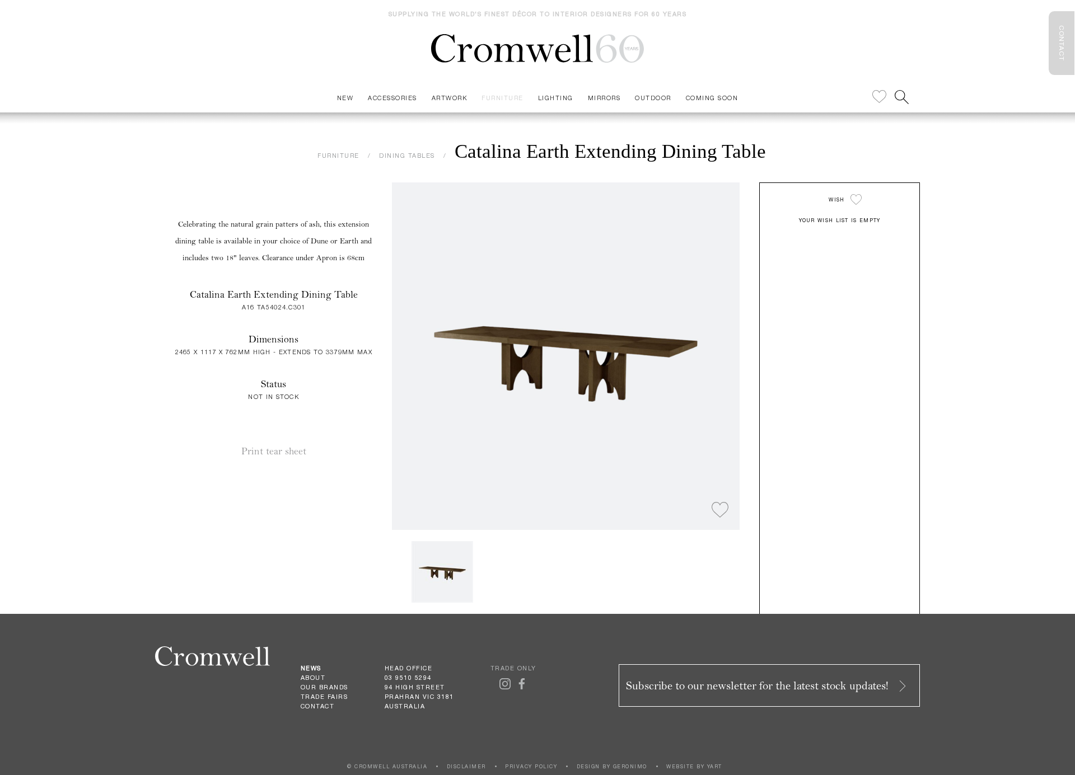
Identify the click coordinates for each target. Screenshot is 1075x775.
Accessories (392, 97)
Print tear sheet (273, 451)
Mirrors (604, 97)
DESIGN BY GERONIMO (612, 766)
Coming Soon (712, 97)
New (345, 97)
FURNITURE (338, 155)
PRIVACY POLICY (531, 766)
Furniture (503, 97)
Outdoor (653, 97)
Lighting (555, 97)
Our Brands (324, 687)
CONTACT (1061, 43)
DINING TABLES (407, 155)
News (311, 668)
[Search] (902, 97)
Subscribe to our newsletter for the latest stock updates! (758, 686)
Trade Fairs (324, 696)
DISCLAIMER (466, 766)
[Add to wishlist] (720, 510)
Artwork (450, 97)
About (313, 677)
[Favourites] (879, 97)
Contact (318, 706)
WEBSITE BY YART (694, 766)
